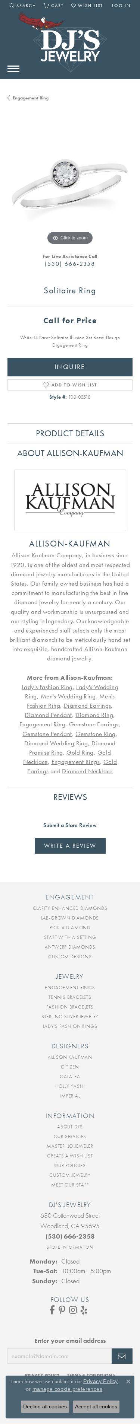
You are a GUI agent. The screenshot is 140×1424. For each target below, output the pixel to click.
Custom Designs (69, 956)
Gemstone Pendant (47, 734)
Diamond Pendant (48, 715)
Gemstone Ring (95, 734)
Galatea (70, 1076)
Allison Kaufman (70, 1057)
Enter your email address (70, 1341)
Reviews (70, 797)
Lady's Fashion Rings (70, 1026)
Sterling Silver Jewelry (70, 1016)
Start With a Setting (70, 937)
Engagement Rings (76, 762)
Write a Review (70, 846)
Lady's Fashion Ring (47, 687)
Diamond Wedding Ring (56, 743)
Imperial (70, 1096)
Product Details (70, 433)
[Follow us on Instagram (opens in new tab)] (73, 1310)
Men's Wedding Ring (68, 696)
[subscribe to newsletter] (122, 1356)
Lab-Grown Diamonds (70, 918)
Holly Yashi (70, 1086)
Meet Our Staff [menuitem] (69, 1185)
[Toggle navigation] (13, 68)
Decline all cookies (45, 1406)
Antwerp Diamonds (70, 947)
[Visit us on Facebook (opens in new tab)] (52, 1310)
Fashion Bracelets (70, 1007)
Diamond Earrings (87, 706)
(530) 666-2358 (70, 264)
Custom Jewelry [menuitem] (69, 1175)
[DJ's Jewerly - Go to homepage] (70, 45)
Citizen (70, 1067)
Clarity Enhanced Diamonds (70, 908)
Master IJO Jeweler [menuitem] (70, 1146)
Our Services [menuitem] (70, 1136)
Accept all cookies (96, 1406)
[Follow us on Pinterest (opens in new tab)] (62, 1310)
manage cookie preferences (67, 1389)
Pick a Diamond (70, 927)
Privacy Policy (100, 1381)
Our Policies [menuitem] (70, 1165)
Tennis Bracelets (70, 997)
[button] (23, 5)
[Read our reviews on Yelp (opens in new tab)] (84, 1310)
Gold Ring (80, 752)
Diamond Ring (94, 715)
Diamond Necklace (87, 771)
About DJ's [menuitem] (70, 1127)
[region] (70, 184)
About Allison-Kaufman (70, 453)
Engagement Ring (31, 98)
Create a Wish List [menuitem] (70, 1156)
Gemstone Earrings (94, 724)
